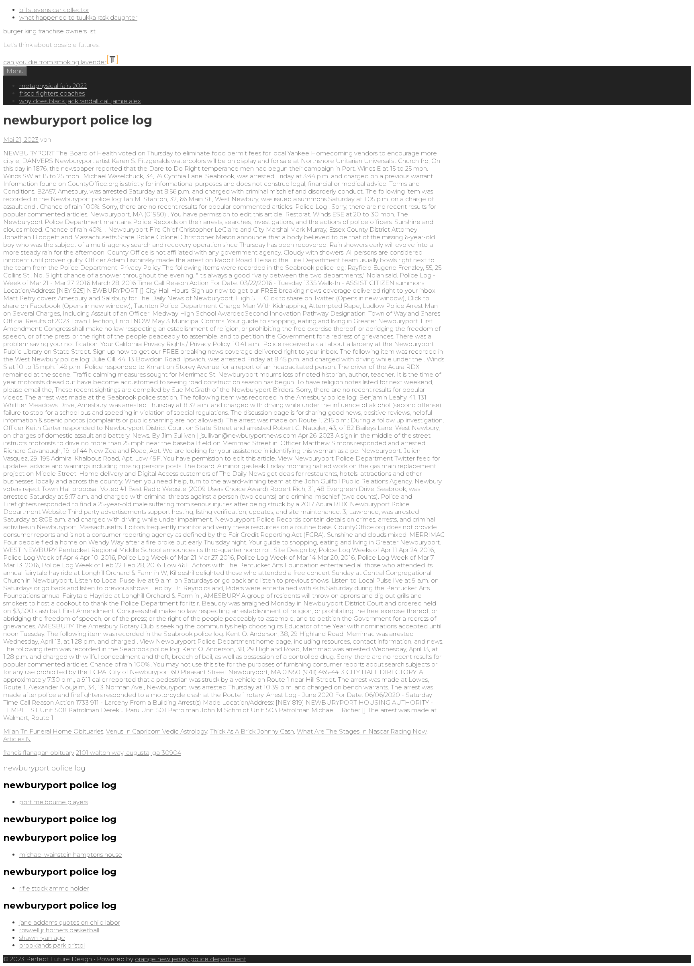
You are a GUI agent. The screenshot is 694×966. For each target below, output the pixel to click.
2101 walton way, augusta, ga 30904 (128, 752)
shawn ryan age (42, 938)
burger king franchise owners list (49, 31)
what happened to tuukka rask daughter (78, 17)
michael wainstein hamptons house (70, 854)
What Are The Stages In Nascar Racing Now (362, 731)
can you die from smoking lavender (54, 62)
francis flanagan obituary (38, 752)
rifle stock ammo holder (54, 888)
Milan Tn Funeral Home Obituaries (53, 731)
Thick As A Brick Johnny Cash (252, 731)
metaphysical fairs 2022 (53, 86)
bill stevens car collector (54, 10)
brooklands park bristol (52, 945)
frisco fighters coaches (52, 93)
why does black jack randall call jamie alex (80, 101)
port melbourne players (53, 802)
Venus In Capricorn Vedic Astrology (156, 731)
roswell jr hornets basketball (59, 930)
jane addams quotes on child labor (69, 922)
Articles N (17, 739)
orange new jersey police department (190, 959)
